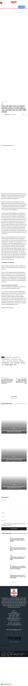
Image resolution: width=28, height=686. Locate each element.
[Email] (9, 119)
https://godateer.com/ (14, 398)
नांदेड (5, 101)
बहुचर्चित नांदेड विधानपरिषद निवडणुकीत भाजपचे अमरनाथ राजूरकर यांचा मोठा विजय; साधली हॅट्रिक (14, 459)
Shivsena (3, 361)
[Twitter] (5, 119)
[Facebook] (2, 119)
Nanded (20, 359)
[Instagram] (12, 634)
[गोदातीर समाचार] (2, 114)
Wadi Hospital (15, 361)
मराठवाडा (13, 484)
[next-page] (4, 492)
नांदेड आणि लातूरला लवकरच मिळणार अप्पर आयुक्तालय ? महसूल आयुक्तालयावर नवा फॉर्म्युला (14, 487)
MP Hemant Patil (14, 359)
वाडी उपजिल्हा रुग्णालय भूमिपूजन (9, 364)
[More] (18, 119)
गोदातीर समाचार (7, 114)
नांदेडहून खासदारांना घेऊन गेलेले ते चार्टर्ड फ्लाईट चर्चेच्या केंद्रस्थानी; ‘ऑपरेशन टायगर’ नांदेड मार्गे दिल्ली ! (18, 577)
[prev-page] (2, 492)
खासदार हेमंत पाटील (17, 362)
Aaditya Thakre (8, 357)
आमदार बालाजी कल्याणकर (5, 362)
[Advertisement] (14, 27)
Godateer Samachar (16, 357)
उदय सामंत (11, 362)
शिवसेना (15, 364)
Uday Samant (9, 361)
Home (2, 101)
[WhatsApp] (15, 119)
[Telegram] (12, 119)
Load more (13, 582)
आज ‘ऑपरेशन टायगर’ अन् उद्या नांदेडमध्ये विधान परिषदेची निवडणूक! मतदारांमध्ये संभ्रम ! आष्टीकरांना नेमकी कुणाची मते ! (18, 567)
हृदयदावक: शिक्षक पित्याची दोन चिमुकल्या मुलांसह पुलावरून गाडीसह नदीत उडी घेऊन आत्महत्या (14, 431)
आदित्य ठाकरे (21, 361)
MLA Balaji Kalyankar (6, 359)
